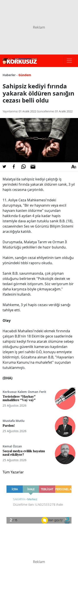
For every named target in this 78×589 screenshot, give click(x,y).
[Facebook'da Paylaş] (14, 166)
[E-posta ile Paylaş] (33, 166)
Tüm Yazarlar (13, 472)
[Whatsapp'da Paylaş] (23, 166)
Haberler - (10, 75)
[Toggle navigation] (69, 60)
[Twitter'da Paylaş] (4, 166)
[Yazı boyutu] (73, 166)
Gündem (24, 75)
